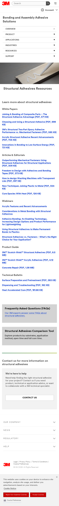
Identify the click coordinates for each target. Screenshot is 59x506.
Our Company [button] (12, 422)
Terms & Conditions (40, 462)
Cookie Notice (10, 489)
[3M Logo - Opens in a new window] (6, 3)
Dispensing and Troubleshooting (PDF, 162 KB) (25, 285)
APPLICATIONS (12, 40)
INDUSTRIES (11, 45)
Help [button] (6, 447)
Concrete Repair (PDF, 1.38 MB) (18, 268)
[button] (12, 500)
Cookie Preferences (21, 464)
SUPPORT (9, 56)
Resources (11, 51)
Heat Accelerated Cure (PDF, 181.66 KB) (22, 290)
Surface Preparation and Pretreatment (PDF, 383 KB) (29, 280)
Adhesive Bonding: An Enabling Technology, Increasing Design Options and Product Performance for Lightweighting (29, 222)
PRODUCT (10, 34)
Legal (15, 462)
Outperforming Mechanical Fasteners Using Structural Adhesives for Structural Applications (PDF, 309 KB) (26, 163)
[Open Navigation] (55, 3)
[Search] (48, 3)
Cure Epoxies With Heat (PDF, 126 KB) (21, 194)
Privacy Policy (24, 462)
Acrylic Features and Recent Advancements (24, 206)
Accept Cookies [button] (38, 495)
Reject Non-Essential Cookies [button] (16, 495)
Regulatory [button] (11, 439)
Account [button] (49, 10)
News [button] (6, 430)
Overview (10, 29)
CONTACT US (30, 398)
